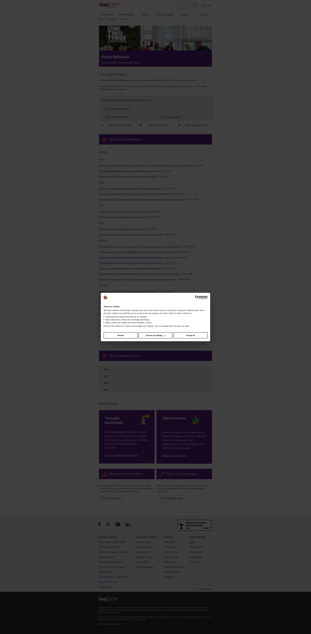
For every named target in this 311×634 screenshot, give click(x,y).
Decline (120, 335)
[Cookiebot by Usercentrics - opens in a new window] (196, 297)
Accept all (190, 335)
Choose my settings (154, 335)
